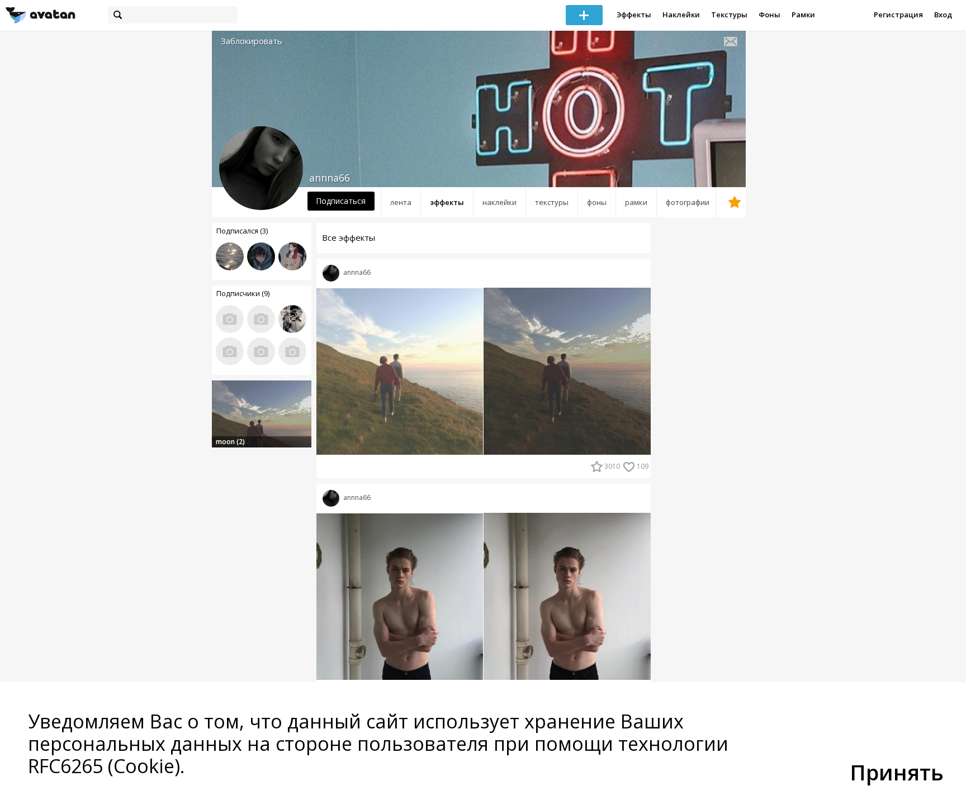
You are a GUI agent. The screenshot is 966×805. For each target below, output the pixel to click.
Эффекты (634, 14)
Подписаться (341, 201)
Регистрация (898, 14)
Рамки (803, 14)
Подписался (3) (242, 231)
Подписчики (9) (242, 293)
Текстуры (729, 14)
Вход (943, 14)
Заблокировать (251, 41)
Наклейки (681, 14)
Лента (400, 202)
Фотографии (687, 202)
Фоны (769, 14)
